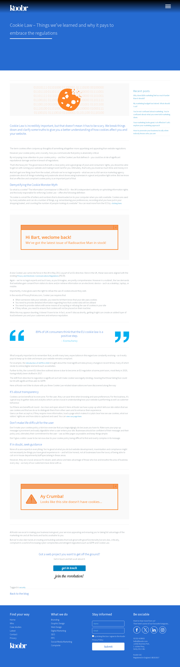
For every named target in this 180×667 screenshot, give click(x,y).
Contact (13, 634)
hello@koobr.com (140, 641)
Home (12, 619)
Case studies (15, 627)
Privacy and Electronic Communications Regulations (38, 276)
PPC (53, 638)
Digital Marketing (58, 630)
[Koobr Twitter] (145, 629)
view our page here (73, 416)
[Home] (19, 8)
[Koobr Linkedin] (154, 629)
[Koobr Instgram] (162, 629)
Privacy (13, 638)
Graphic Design (58, 623)
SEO (53, 634)
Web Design (56, 627)
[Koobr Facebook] (136, 629)
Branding (55, 619)
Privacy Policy (97, 640)
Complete (55, 645)
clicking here (117, 203)
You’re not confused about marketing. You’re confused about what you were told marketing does (151, 114)
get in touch (69, 568)
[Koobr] (28, 645)
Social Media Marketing (61, 641)
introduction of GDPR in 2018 (37, 363)
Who (12, 623)
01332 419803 (139, 638)
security (22, 587)
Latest (12, 630)
